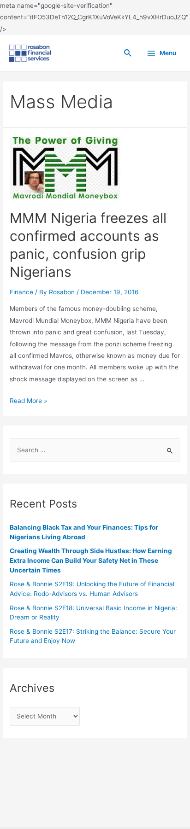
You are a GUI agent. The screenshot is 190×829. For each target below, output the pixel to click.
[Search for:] (95, 450)
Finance (21, 292)
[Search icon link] (128, 53)
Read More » (28, 400)
